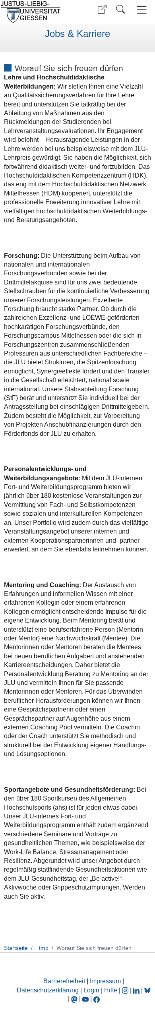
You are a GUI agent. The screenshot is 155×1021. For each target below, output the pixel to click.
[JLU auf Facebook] (96, 999)
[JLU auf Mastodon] (75, 999)
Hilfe (110, 990)
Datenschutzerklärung (48, 990)
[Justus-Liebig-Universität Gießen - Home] (38, 12)
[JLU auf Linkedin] (137, 990)
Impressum (105, 981)
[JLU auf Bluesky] (147, 990)
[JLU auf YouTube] (85, 999)
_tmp (42, 948)
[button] (102, 9)
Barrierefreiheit (64, 981)
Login (92, 990)
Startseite (16, 948)
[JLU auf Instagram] (126, 990)
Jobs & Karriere (77, 33)
